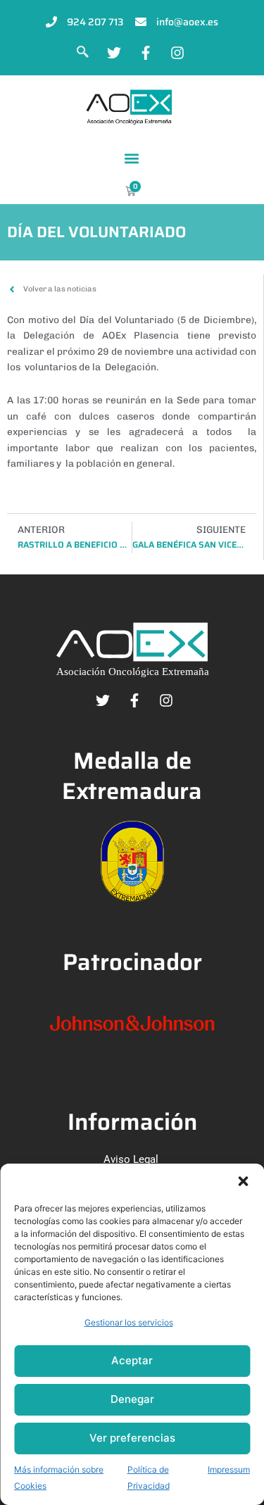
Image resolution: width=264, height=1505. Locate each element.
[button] (243, 1181)
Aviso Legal (130, 1159)
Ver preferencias (132, 1437)
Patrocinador (132, 962)
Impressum (229, 1469)
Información (132, 1122)
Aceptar (132, 1360)
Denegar (132, 1399)
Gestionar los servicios (128, 1322)
